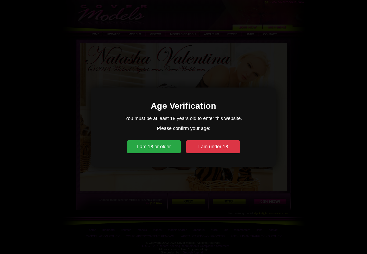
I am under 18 (213, 146)
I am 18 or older (154, 146)
